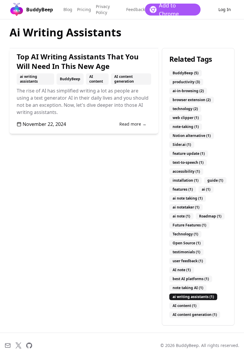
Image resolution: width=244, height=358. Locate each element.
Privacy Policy (103, 9)
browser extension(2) (192, 99)
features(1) (183, 189)
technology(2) (185, 108)
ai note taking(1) (188, 198)
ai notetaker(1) (186, 207)
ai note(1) (181, 216)
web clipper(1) (186, 117)
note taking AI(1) (188, 287)
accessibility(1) (186, 171)
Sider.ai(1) (182, 144)
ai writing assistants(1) (193, 296)
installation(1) (185, 180)
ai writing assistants (29, 79)
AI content (96, 79)
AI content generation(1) (195, 314)
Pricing (84, 9)
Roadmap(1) (210, 216)
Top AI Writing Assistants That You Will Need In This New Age (78, 61)
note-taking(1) (186, 126)
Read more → (132, 124)
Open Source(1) (187, 243)
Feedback (135, 9)
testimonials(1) (186, 251)
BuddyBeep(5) (185, 72)
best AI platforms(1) (191, 278)
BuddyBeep (70, 78)
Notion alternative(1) (192, 135)
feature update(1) (189, 153)
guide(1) (215, 180)
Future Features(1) (189, 225)
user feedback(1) (188, 260)
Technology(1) (185, 234)
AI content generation (124, 79)
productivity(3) (186, 81)
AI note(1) (182, 269)
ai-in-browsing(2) (188, 90)
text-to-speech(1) (188, 162)
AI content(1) (184, 305)
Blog (67, 9)
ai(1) (206, 189)
